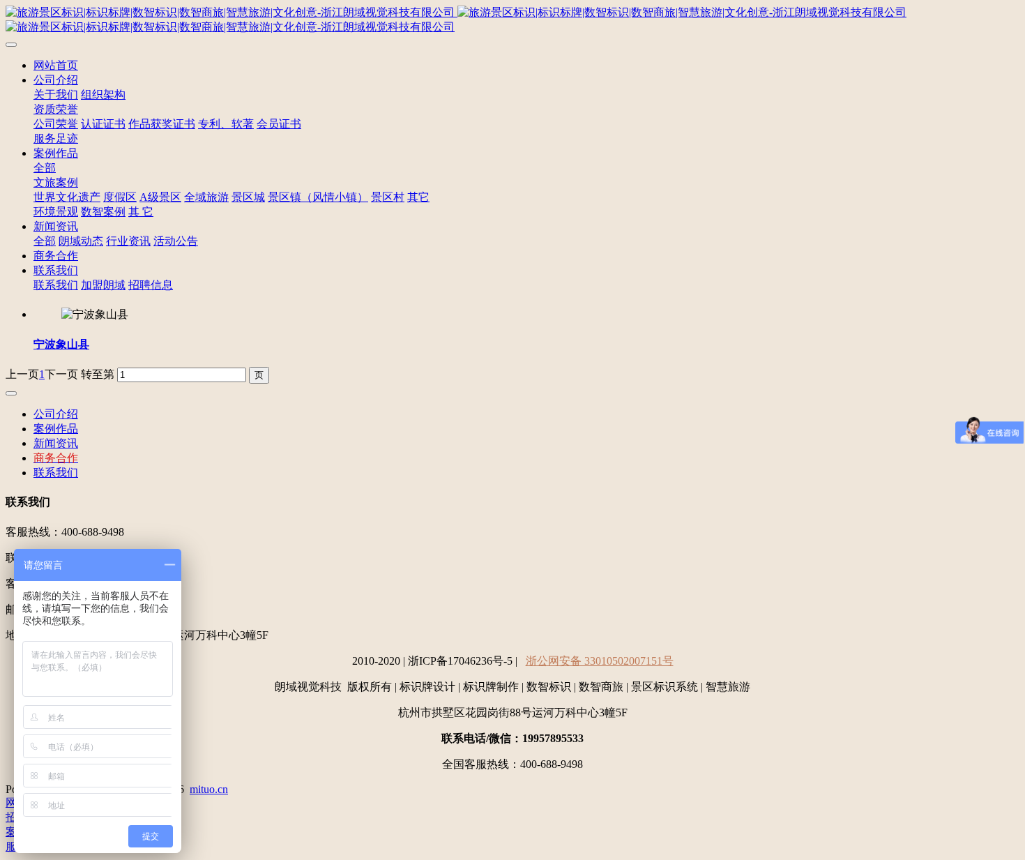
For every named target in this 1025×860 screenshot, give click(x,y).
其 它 (140, 212)
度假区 (120, 197)
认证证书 (103, 124)
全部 (44, 168)
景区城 (248, 197)
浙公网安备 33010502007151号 (600, 661)
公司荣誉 (55, 124)
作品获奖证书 (161, 124)
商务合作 (55, 256)
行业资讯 (128, 241)
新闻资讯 (55, 226)
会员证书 (279, 124)
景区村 (387, 197)
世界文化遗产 (66, 197)
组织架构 (103, 94)
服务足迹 (55, 138)
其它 (418, 197)
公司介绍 (55, 80)
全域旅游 (206, 197)
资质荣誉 (55, 109)
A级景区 (160, 197)
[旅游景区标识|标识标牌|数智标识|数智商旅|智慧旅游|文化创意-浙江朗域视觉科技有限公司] (512, 20)
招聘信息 (150, 285)
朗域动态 (81, 241)
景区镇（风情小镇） (318, 197)
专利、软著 (226, 124)
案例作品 (55, 153)
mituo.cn (209, 789)
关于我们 (55, 94)
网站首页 (55, 65)
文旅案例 (55, 182)
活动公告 (175, 241)
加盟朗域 (103, 285)
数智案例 (103, 212)
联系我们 (55, 270)
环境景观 (55, 212)
